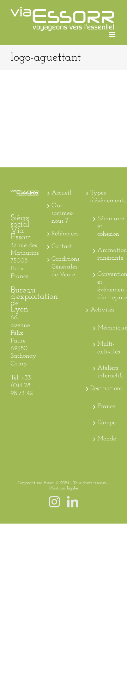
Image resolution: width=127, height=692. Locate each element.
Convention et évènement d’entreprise (105, 286)
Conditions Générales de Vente (64, 267)
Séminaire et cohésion (105, 226)
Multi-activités (105, 348)
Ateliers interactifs (105, 372)
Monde (105, 439)
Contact (62, 246)
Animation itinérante (105, 254)
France (105, 406)
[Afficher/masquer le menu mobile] (112, 34)
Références (64, 234)
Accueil (61, 193)
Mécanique (105, 328)
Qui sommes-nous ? (63, 213)
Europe (105, 423)
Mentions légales (63, 488)
